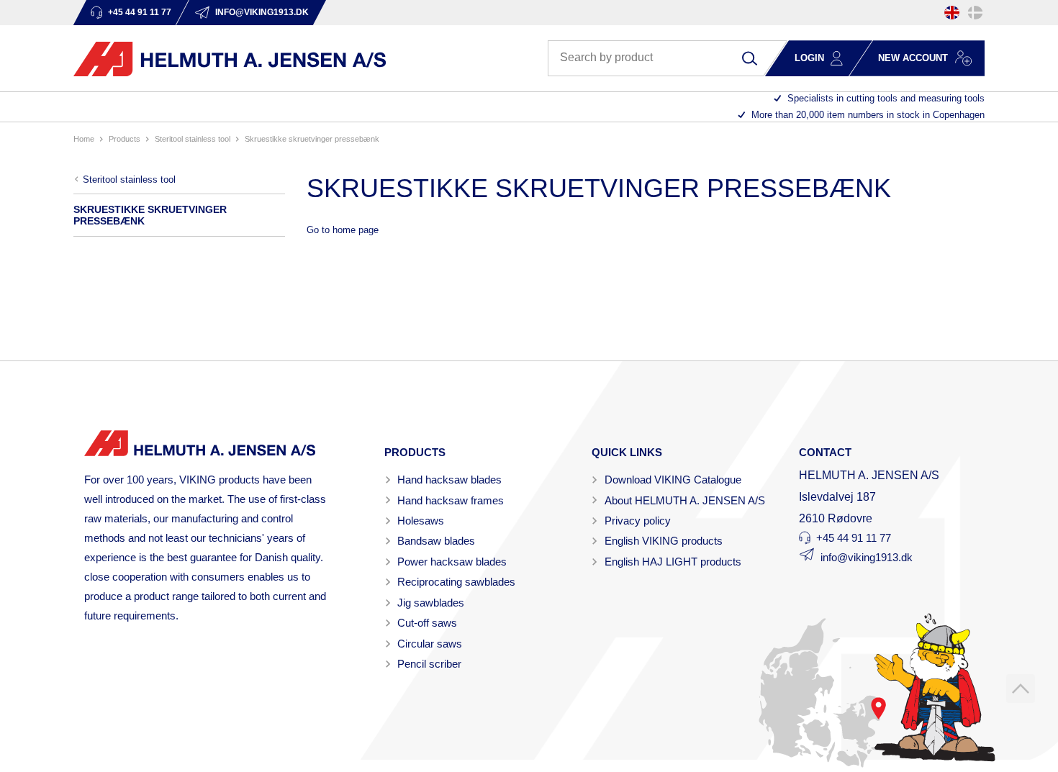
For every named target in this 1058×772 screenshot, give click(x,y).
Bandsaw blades (436, 541)
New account (913, 58)
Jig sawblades (430, 602)
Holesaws (420, 520)
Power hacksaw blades (452, 561)
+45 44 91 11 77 (853, 538)
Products (124, 139)
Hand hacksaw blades (449, 479)
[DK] (975, 12)
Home (83, 139)
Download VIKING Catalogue (673, 479)
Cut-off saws (427, 623)
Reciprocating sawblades (456, 582)
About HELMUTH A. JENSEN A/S (685, 500)
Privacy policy (638, 520)
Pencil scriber (429, 664)
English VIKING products (664, 541)
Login (809, 58)
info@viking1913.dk (866, 557)
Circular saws (429, 643)
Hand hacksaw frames (450, 500)
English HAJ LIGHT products (673, 561)
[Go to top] (1020, 688)
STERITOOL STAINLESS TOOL (192, 139)
